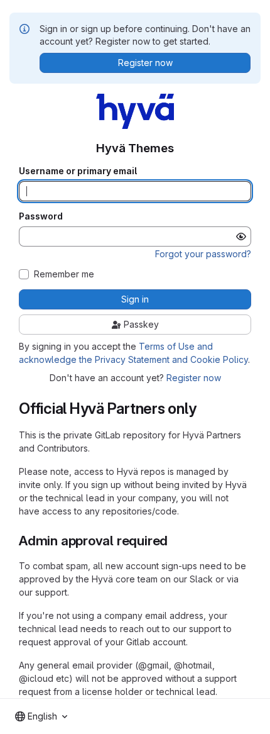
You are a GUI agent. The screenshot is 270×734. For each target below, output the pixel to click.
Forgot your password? (203, 253)
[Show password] (241, 236)
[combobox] (41, 716)
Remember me (64, 274)
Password (41, 216)
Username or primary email (78, 171)
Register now (193, 377)
